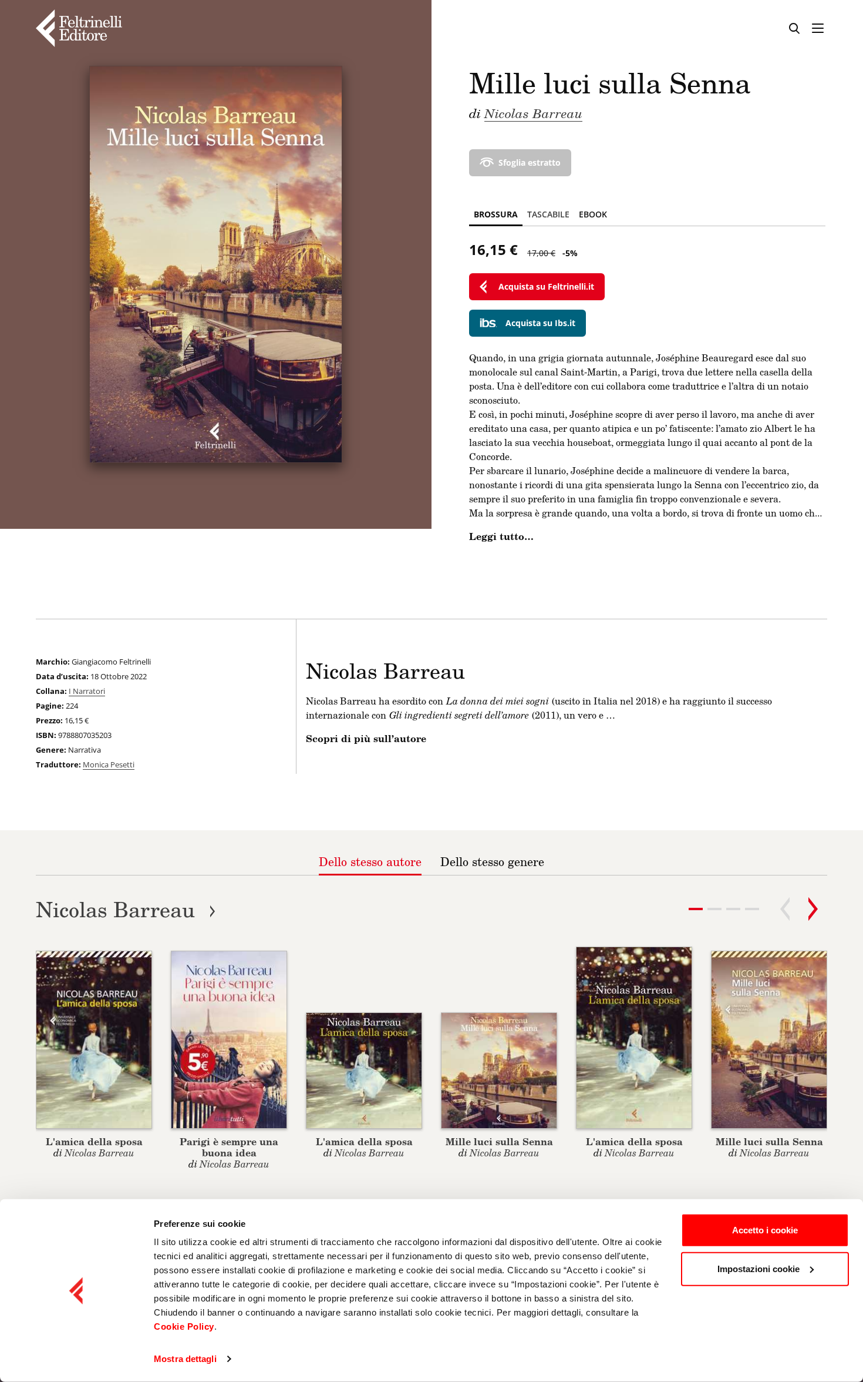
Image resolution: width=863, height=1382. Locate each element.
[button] (714, 909)
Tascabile (548, 214)
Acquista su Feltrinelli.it (546, 286)
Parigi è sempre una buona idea (229, 1147)
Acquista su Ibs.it (540, 322)
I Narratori (87, 691)
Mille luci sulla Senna (499, 1141)
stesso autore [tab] (370, 861)
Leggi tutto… (501, 536)
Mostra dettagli (185, 1359)
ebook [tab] (593, 214)
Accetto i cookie (765, 1230)
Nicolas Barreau (533, 112)
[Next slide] (813, 909)
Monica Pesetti (108, 764)
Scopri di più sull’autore (366, 739)
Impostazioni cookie (758, 1268)
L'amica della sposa (94, 1141)
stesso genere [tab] (492, 861)
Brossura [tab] (496, 214)
